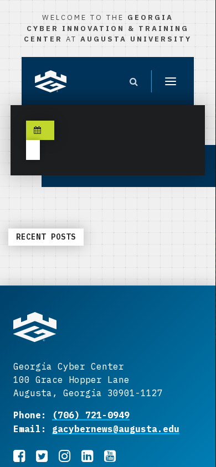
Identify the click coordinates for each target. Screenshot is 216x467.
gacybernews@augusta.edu (115, 428)
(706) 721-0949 (91, 415)
